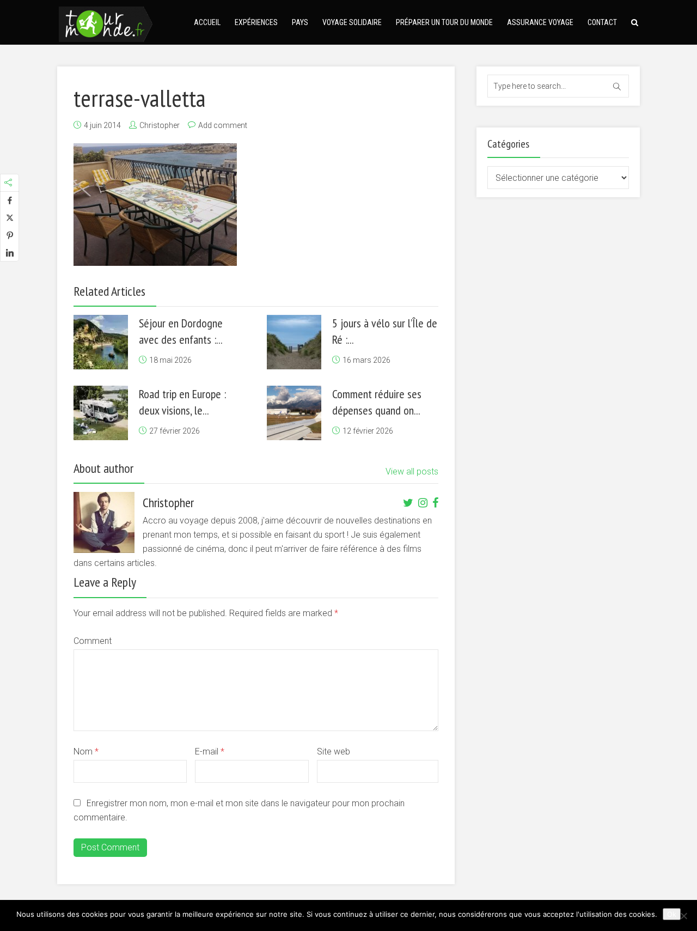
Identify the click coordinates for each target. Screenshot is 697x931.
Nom (86, 751)
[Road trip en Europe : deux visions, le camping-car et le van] (101, 413)
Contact (602, 22)
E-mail (209, 751)
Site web (333, 751)
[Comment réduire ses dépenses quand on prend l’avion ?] (294, 413)
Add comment (222, 125)
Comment (93, 641)
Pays (300, 22)
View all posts (412, 471)
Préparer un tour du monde (444, 22)
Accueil (207, 22)
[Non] (683, 915)
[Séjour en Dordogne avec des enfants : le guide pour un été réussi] (101, 342)
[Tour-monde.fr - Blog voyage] (105, 22)
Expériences (256, 22)
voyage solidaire (352, 22)
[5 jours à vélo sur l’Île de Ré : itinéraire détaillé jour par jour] (294, 342)
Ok (671, 914)
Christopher (159, 125)
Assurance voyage (540, 22)
